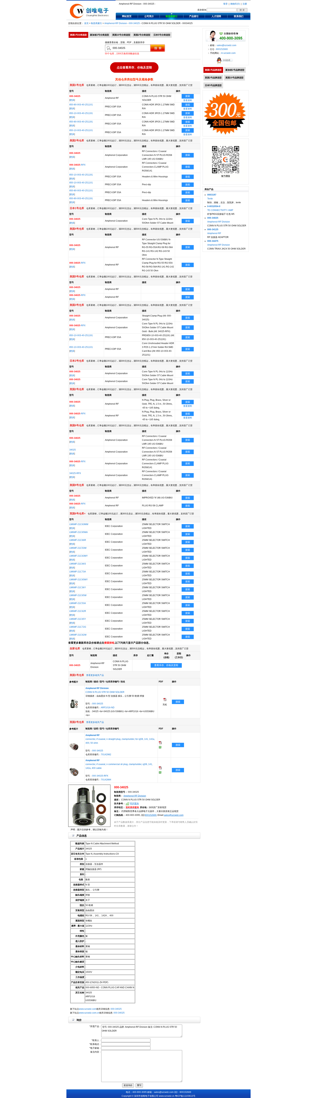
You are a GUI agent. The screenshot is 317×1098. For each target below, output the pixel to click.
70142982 (106, 754)
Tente (210, 198)
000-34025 (134, 23)
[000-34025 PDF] (164, 700)
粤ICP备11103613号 (185, 1096)
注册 (245, 4)
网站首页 (127, 16)
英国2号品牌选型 (213, 77)
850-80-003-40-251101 (81, 104)
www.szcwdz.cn (166, 1096)
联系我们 (238, 16)
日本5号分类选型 (162, 35)
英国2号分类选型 (142, 35)
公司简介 (149, 16)
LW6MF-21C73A (77, 571)
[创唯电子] (90, 18)
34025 (72, 449)
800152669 (150, 815)
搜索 (187, 96)
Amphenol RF (214, 233)
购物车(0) (235, 4)
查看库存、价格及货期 (166, 665)
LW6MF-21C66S (77, 563)
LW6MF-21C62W (77, 635)
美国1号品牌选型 (213, 70)
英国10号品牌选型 (234, 77)
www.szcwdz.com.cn (89, 1013)
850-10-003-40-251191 (81, 113)
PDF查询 (134, 803)
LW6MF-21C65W (77, 595)
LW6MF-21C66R (77, 540)
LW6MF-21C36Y (77, 587)
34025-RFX (75, 473)
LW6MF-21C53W (77, 548)
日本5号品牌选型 (213, 85)
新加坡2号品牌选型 (234, 70)
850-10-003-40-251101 (81, 130)
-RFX (77, 165)
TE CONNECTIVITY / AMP (220, 210)
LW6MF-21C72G (77, 627)
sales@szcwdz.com (173, 815)
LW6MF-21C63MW (78, 524)
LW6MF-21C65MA (78, 532)
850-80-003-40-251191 (81, 121)
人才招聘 (216, 16)
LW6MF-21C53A (77, 603)
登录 (225, 4)
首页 (86, 23)
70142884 (106, 779)
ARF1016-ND (107, 707)
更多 (72, 100)
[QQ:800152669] (226, 64)
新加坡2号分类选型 (99, 35)
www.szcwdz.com (87, 1009)
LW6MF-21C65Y (77, 619)
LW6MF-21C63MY (78, 556)
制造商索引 (172, 16)
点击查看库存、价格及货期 (134, 67)
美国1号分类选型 (78, 35)
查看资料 (187, 100)
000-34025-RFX (100, 776)
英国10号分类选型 (121, 35)
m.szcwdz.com (228, 53)
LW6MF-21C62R (77, 611)
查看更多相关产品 (95, 675)
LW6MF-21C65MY (78, 579)
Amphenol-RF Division (115, 23)
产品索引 (194, 16)
